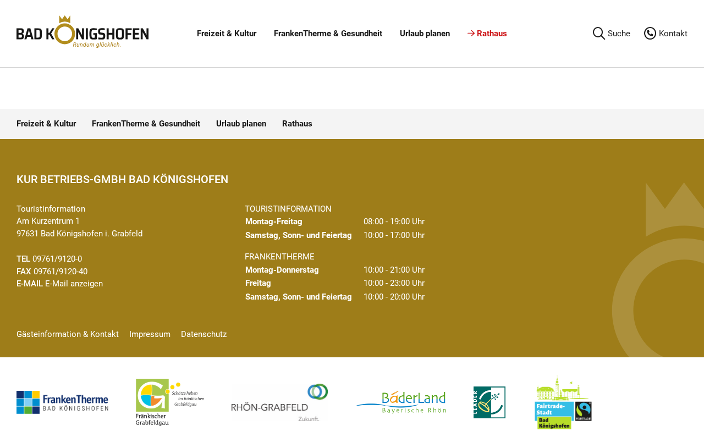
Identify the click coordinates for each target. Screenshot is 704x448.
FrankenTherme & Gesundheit (328, 33)
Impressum (149, 334)
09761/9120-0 (57, 259)
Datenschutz (204, 334)
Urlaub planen (425, 33)
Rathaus (491, 33)
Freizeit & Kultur (226, 33)
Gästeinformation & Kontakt (67, 334)
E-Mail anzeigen (74, 284)
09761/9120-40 (60, 271)
